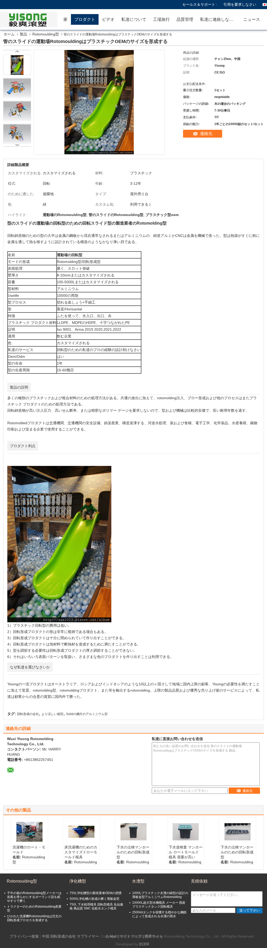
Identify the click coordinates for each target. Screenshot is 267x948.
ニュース (251, 19)
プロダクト (84, 19)
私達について (133, 19)
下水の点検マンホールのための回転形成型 (133, 852)
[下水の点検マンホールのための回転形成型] (133, 832)
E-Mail (111, 936)
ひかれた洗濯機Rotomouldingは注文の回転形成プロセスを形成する (34, 918)
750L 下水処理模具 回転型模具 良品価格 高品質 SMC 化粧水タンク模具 (96, 906)
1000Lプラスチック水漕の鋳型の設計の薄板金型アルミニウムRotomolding (160, 895)
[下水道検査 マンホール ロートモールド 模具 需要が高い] (185, 832)
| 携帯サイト (153, 936)
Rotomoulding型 (45, 34)
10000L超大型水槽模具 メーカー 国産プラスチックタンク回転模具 (158, 904)
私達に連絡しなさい (219, 19)
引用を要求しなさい (239, 4)
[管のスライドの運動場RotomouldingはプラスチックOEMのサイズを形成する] (17, 65)
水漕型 (138, 881)
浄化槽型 (77, 881)
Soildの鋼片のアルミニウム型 (87, 714)
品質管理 (185, 19)
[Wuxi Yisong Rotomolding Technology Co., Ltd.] (30, 19)
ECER (144, 944)
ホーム (9, 34)
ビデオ (108, 19)
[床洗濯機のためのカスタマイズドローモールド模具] (81, 832)
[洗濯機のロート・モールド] (29, 832)
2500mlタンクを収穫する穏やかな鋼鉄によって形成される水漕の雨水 (159, 914)
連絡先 (206, 133)
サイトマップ (131, 936)
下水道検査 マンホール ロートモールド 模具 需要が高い (186, 852)
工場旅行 (161, 19)
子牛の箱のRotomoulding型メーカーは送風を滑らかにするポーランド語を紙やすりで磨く (34, 897)
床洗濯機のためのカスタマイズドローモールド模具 (80, 852)
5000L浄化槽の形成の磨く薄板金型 (94, 899)
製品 (23, 34)
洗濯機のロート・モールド (29, 849)
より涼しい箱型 (52, 714)
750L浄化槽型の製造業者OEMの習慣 (96, 893)
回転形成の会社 (28, 714)
